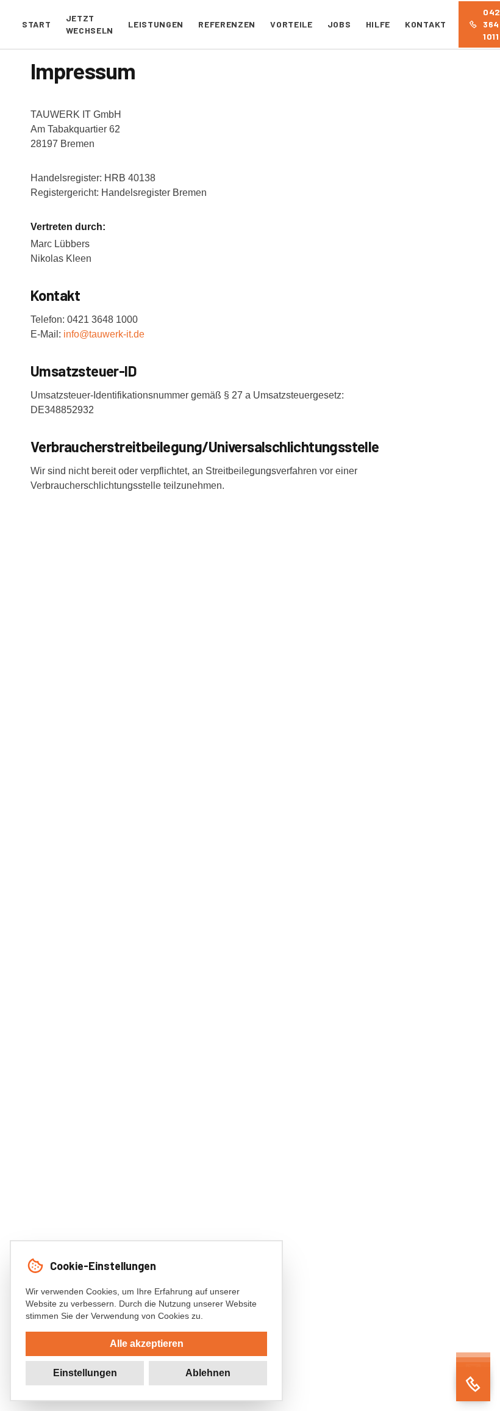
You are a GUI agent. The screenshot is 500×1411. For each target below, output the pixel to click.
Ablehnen (207, 1373)
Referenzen (226, 24)
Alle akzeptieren (147, 1343)
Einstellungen (85, 1373)
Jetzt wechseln (90, 24)
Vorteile (291, 24)
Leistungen (156, 24)
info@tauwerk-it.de (104, 334)
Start (36, 24)
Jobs (339, 24)
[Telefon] (473, 1384)
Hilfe (378, 24)
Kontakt (425, 24)
